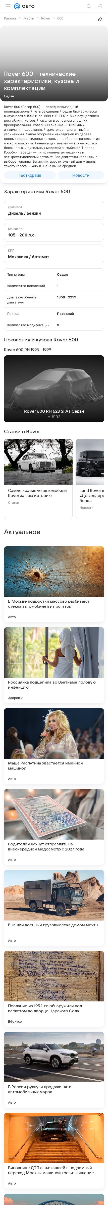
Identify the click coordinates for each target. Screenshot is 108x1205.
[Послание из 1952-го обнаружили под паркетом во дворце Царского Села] (54, 989)
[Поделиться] (100, 19)
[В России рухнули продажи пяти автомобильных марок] (54, 1070)
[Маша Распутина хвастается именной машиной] (54, 746)
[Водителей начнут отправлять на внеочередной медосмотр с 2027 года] (54, 827)
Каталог (10, 18)
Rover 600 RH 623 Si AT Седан (54, 411)
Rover (45, 18)
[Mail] (17, 6)
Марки (29, 18)
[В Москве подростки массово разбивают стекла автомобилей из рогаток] (54, 584)
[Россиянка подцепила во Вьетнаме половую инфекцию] (54, 665)
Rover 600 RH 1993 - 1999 (27, 349)
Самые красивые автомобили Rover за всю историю (37, 493)
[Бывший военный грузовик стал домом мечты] (54, 908)
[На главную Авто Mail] (27, 6)
